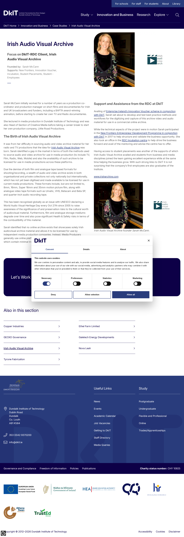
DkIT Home (10, 25)
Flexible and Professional (153, 416)
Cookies (160, 531)
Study (85, 15)
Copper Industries (14, 326)
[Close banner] (149, 240)
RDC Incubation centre (134, 140)
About (165, 3)
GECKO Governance (15, 337)
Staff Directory (102, 437)
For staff (136, 3)
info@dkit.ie (15, 442)
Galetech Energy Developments (96, 337)
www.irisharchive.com (106, 176)
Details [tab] (86, 249)
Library (176, 3)
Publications (89, 468)
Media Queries (102, 445)
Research (143, 15)
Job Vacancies (102, 423)
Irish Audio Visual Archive (86, 25)
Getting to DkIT (102, 430)
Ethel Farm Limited (89, 326)
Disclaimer (174, 531)
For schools (121, 3)
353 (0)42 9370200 (20, 435)
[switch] (77, 283)
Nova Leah (85, 348)
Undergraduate (147, 408)
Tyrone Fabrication (14, 359)
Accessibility (145, 531)
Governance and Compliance (20, 468)
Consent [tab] (50, 249)
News (97, 401)
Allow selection (92, 294)
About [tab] (123, 249)
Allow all (131, 294)
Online (142, 423)
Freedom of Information (53, 468)
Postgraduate (146, 401)
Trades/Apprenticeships (152, 430)
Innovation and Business (115, 15)
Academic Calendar (105, 416)
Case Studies (60, 25)
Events (97, 408)
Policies (74, 468)
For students (151, 3)
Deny (53, 294)
